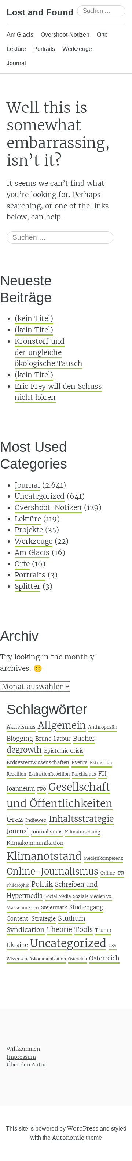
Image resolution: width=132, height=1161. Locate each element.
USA (113, 945)
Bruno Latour (53, 738)
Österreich (104, 958)
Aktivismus (21, 727)
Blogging (20, 739)
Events (80, 762)
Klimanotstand (44, 856)
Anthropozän (102, 727)
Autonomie (68, 1137)
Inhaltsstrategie (81, 818)
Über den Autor (26, 1064)
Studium (71, 918)
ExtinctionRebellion (49, 774)
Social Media (58, 896)
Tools (83, 929)
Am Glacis (20, 35)
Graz (15, 819)
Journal (16, 63)
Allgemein (62, 725)
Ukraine (17, 945)
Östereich (77, 958)
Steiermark (54, 908)
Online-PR (112, 873)
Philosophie (18, 885)
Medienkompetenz (103, 858)
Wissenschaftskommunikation (36, 958)
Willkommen (23, 1049)
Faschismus (84, 774)
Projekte (29, 529)
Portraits (44, 49)
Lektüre (16, 49)
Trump (103, 930)
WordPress (82, 1128)
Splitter (27, 586)
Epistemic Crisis (64, 751)
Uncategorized (40, 496)
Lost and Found (40, 12)
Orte (102, 35)
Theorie (59, 929)
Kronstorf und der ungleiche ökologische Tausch (48, 352)
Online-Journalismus (52, 871)
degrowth (24, 750)
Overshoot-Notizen (65, 35)
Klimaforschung (82, 832)
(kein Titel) (34, 318)
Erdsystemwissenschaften (38, 762)
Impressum (21, 1057)
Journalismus (47, 832)
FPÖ (41, 789)
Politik (42, 884)
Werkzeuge (77, 49)
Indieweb (36, 820)
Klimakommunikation (35, 843)
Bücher (84, 739)
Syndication (26, 930)
